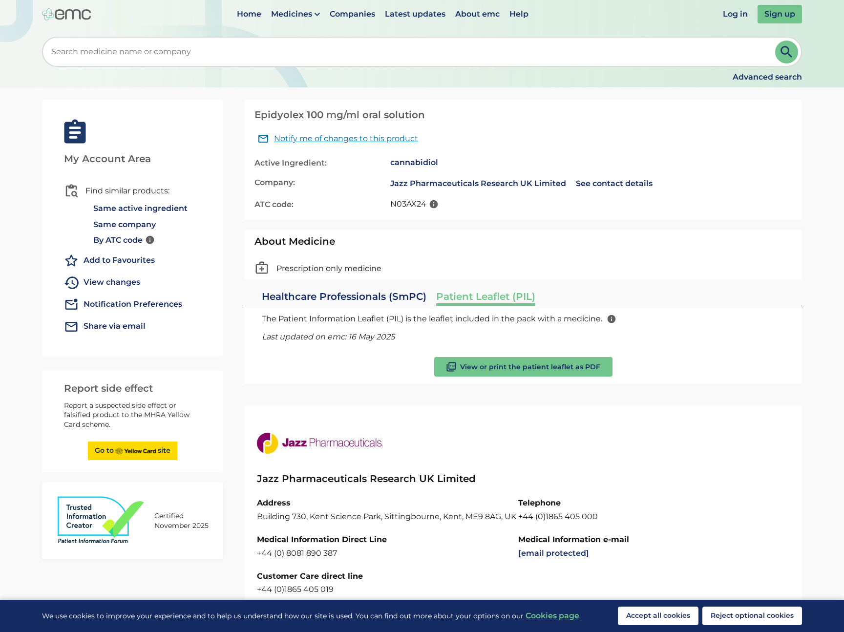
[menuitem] (249, 14)
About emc (477, 14)
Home (249, 14)
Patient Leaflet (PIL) (485, 296)
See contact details (614, 183)
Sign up (779, 14)
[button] (295, 14)
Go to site (132, 450)
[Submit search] (786, 52)
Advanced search (767, 77)
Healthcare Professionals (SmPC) (344, 296)
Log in (735, 14)
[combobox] (410, 51)
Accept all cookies (658, 615)
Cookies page (552, 615)
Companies (352, 14)
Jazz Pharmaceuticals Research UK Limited (478, 183)
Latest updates (415, 14)
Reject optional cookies (752, 615)
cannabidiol (414, 162)
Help (518, 14)
